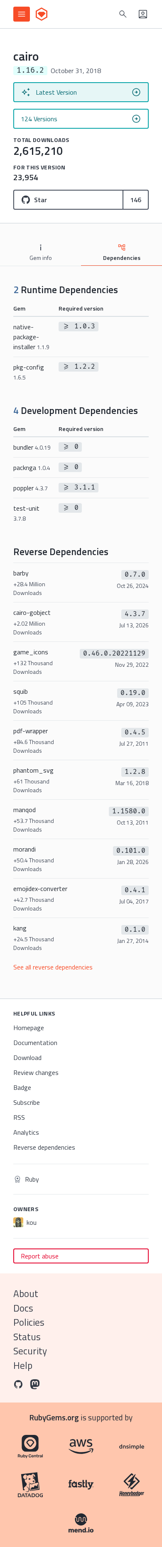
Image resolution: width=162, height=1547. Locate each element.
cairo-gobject (32, 621)
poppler (30, 488)
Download (27, 1057)
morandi (33, 858)
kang (33, 937)
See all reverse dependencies (53, 967)
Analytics (26, 1132)
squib (33, 700)
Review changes (36, 1072)
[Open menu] (21, 14)
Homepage (28, 1028)
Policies (28, 1322)
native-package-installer (31, 337)
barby (29, 582)
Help (22, 1365)
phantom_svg (33, 779)
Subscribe (26, 1102)
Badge (22, 1087)
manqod (33, 819)
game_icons (33, 661)
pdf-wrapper (33, 740)
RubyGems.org (54, 1417)
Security (30, 1351)
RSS (19, 1117)
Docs (23, 1308)
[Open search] (122, 14)
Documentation (35, 1043)
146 (135, 200)
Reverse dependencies (44, 1147)
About (25, 1293)
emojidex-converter (40, 898)
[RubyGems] (41, 14)
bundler (32, 447)
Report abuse (40, 1256)
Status (27, 1336)
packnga (31, 467)
